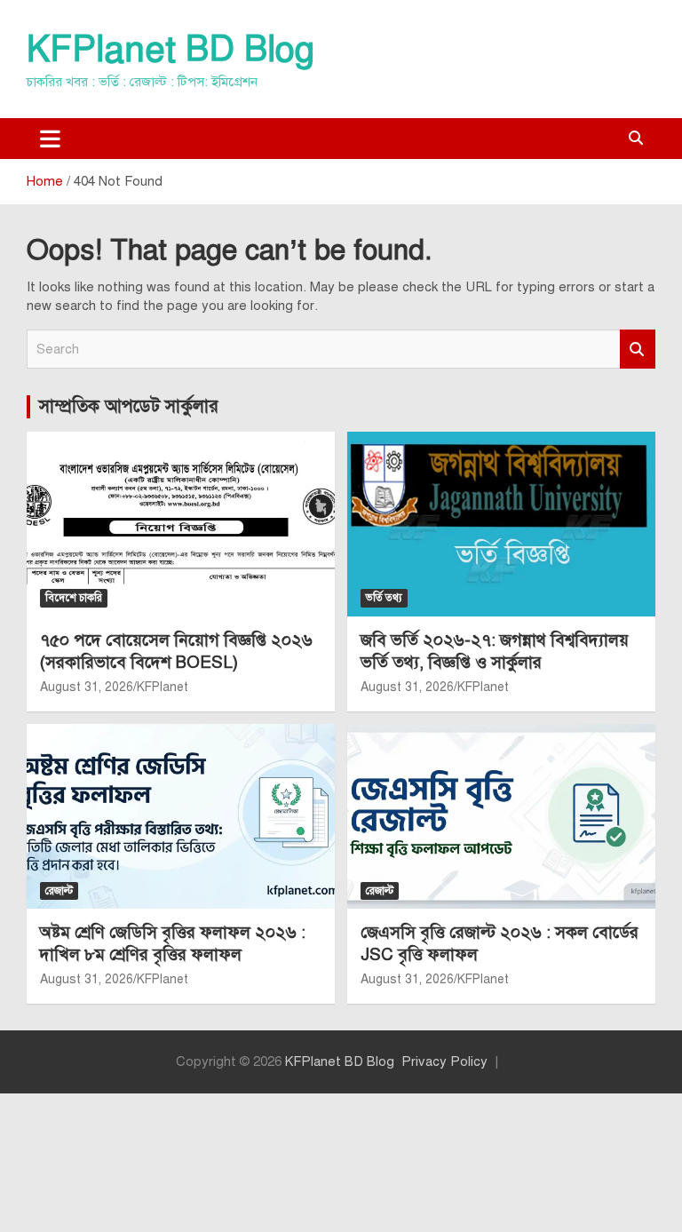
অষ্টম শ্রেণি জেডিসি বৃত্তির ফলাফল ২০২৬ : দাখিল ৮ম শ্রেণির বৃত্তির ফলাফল (172, 943)
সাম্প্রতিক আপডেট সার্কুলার (128, 406)
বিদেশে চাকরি (73, 598)
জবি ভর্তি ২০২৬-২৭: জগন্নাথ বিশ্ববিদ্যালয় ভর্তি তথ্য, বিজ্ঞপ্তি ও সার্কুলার (495, 651)
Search (637, 350)
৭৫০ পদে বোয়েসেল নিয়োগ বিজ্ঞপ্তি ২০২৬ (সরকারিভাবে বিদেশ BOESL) (176, 651)
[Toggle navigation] (50, 138)
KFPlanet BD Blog (170, 49)
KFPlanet (162, 687)
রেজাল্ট (59, 891)
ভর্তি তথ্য (384, 598)
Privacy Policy (444, 1061)
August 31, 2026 (86, 687)
